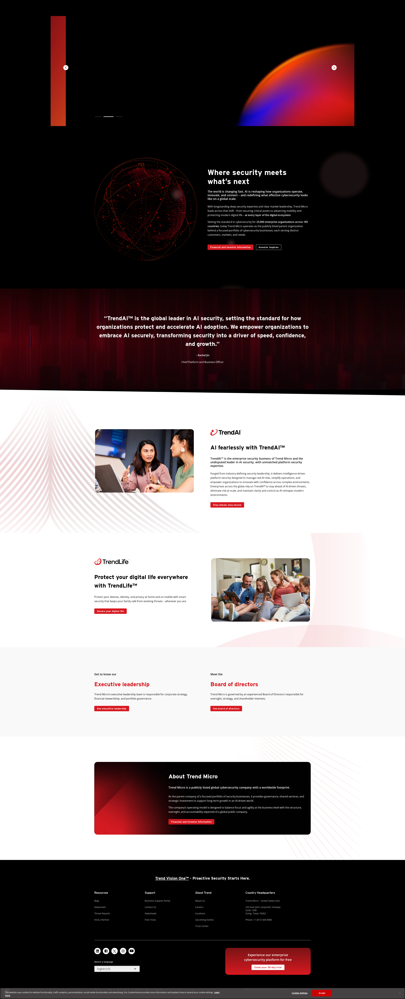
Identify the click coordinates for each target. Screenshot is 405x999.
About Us (200, 900)
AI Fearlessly (103, 83)
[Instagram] (123, 951)
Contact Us (150, 907)
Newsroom (100, 907)
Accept (322, 993)
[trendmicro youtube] (131, 951)
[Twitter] (114, 951)
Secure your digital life (109, 610)
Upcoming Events (204, 919)
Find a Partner (101, 919)
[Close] (399, 992)
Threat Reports (102, 913)
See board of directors (226, 708)
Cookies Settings (300, 993)
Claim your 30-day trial (267, 967)
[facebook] (106, 951)
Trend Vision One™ (172, 878)
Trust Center (202, 926)
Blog (96, 900)
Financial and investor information (230, 247)
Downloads (150, 913)
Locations (200, 913)
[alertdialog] (202, 993)
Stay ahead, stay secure (225, 504)
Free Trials (150, 919)
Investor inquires (267, 246)
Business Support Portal (157, 900)
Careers (199, 907)
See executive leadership (111, 708)
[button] (98, 116)
